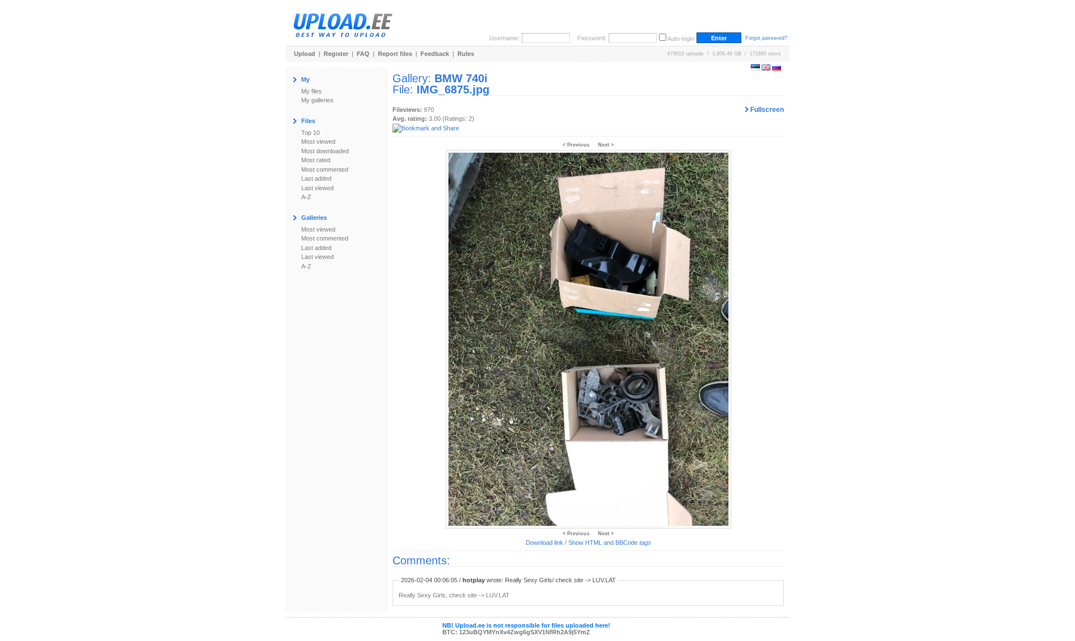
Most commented (324, 169)
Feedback (434, 53)
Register (336, 53)
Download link (544, 542)
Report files (395, 53)
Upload (304, 53)
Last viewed (317, 188)
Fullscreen (766, 110)
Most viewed (318, 141)
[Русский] (776, 68)
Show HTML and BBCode (609, 542)
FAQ (363, 53)
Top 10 (310, 132)
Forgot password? (766, 38)
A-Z (306, 197)
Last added (316, 178)
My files (311, 91)
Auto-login (680, 38)
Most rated (315, 160)
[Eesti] (755, 68)
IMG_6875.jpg (453, 89)
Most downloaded (325, 151)
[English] (765, 68)
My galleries (317, 100)
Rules (465, 53)
